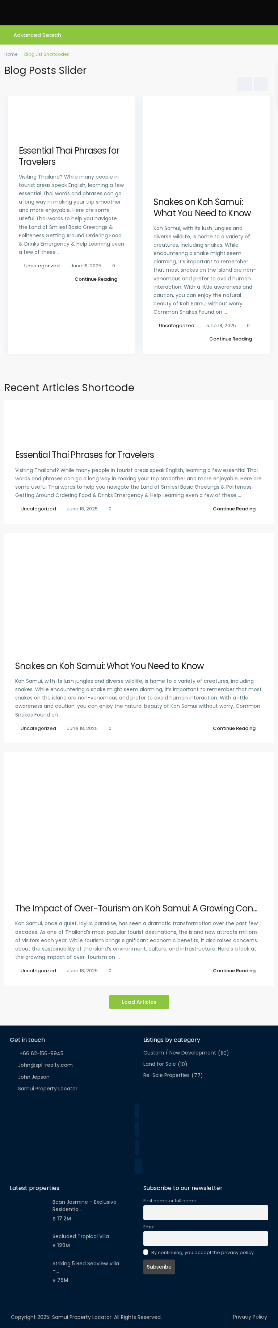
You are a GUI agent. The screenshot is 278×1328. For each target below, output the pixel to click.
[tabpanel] (71, 227)
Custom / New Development (179, 1052)
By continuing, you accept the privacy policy (202, 1252)
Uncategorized (42, 265)
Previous (244, 84)
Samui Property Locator (47, 1088)
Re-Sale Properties (166, 1075)
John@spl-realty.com (45, 1065)
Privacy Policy (250, 1316)
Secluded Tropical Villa (80, 1236)
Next (261, 84)
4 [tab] (155, 370)
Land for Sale (159, 1064)
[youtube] (138, 1166)
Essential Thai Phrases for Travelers (69, 156)
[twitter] (137, 1129)
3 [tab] (144, 370)
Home (10, 54)
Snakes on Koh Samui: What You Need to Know (202, 207)
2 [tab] (133, 370)
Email (149, 1227)
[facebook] (137, 1110)
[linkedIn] (137, 1147)
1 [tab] (122, 370)
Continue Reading (96, 279)
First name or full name (170, 1201)
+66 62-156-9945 (40, 1053)
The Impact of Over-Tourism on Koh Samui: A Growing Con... (136, 908)
